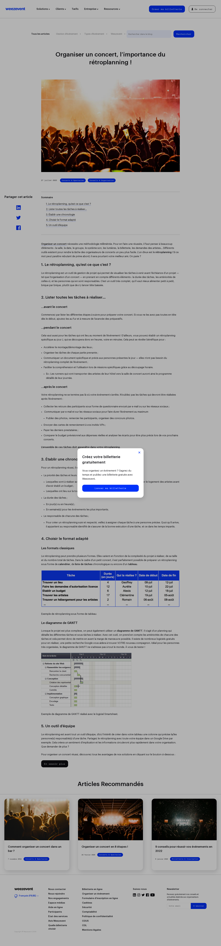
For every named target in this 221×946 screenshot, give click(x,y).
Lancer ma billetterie (110, 488)
